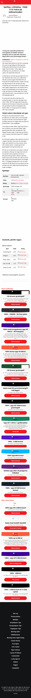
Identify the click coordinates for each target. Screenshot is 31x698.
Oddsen (12, 59)
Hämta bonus (15, 378)
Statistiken (9, 61)
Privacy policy (15, 616)
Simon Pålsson (13, 15)
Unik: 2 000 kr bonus (21, 183)
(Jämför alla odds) (19, 180)
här (26, 357)
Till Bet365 (15, 431)
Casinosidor (16, 656)
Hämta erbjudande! (15, 563)
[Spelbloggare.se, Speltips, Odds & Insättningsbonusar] (15, 2)
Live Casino (15, 647)
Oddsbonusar (15, 635)
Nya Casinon (15, 650)
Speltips (15, 619)
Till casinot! (15, 579)
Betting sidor (15, 631)
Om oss (15, 613)
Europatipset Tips (15, 625)
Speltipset (19, 59)
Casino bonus (15, 641)
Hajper (15, 665)
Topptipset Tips (15, 628)
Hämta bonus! (15, 304)
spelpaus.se (5, 357)
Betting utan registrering (15, 638)
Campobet (15, 668)
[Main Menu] (1, 2)
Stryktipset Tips (15, 622)
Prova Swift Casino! (15, 528)
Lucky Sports (15, 659)
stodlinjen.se (23, 356)
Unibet (15, 662)
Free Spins (15, 644)
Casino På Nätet (15, 653)
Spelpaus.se (15, 301)
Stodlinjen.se (11, 301)
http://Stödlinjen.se (17, 337)
